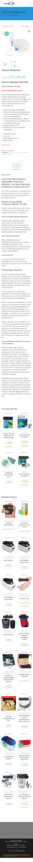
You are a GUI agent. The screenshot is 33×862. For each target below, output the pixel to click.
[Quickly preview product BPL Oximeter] (15, 543)
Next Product (25, 26)
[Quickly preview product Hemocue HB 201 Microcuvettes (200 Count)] (31, 739)
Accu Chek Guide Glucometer (24, 436)
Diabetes (16, 844)
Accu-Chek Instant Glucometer (24, 475)
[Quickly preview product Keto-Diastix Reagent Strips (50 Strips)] (31, 506)
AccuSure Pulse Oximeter (8, 757)
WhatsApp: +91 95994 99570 (10, 856)
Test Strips (22, 845)
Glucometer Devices (12, 845)
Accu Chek (24, 432)
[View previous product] (3, 26)
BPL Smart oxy (8, 635)
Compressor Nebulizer (14, 152)
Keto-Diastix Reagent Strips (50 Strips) (24, 525)
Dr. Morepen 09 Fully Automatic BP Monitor (24, 796)
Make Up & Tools (26, 596)
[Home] (2, 15)
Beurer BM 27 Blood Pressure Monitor (8, 796)
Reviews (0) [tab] (16, 169)
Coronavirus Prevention (17, 840)
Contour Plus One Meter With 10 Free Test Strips (8, 435)
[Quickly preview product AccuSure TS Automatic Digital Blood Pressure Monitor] (15, 657)
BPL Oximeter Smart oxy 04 (8, 598)
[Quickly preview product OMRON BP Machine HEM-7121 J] (15, 457)
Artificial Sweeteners (12, 847)
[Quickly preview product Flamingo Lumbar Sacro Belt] (31, 657)
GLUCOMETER (11, 432)
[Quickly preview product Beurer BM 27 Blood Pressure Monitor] (15, 777)
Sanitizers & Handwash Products (13, 841)
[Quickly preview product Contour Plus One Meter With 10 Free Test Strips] (15, 418)
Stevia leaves (22, 847)
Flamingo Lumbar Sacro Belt (24, 675)
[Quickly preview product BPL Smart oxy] (15, 617)
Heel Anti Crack (24, 598)
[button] (28, 31)
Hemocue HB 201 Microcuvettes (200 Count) (24, 757)
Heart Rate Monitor (8, 556)
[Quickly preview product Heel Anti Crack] (31, 580)
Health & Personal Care (24, 593)
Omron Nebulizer (14, 15)
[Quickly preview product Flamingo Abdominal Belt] (15, 506)
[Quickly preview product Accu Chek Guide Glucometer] (31, 418)
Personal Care (11, 851)
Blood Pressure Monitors (8, 471)
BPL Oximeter (8, 560)
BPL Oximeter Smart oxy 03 (24, 561)
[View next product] (30, 26)
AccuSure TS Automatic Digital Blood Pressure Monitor (8, 678)
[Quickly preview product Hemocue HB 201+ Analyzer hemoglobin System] (31, 617)
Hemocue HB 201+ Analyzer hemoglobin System (24, 636)
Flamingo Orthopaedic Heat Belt (8, 718)
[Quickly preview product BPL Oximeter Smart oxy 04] (15, 580)
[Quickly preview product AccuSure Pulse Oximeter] (15, 739)
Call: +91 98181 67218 (24, 856)
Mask (24, 841)
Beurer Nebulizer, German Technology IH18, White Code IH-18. (24, 718)
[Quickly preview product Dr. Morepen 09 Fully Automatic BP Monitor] (31, 777)
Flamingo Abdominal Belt (8, 524)
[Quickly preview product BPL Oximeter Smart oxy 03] (31, 543)
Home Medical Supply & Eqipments (8, 520)
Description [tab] (16, 165)
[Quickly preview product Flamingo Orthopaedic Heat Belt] (15, 699)
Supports (27, 673)
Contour (5, 432)
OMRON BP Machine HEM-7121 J (8, 475)
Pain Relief (11, 521)
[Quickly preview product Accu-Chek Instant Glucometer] (31, 457)
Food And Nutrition (20, 851)
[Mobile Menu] (30, 3)
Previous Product (9, 26)
